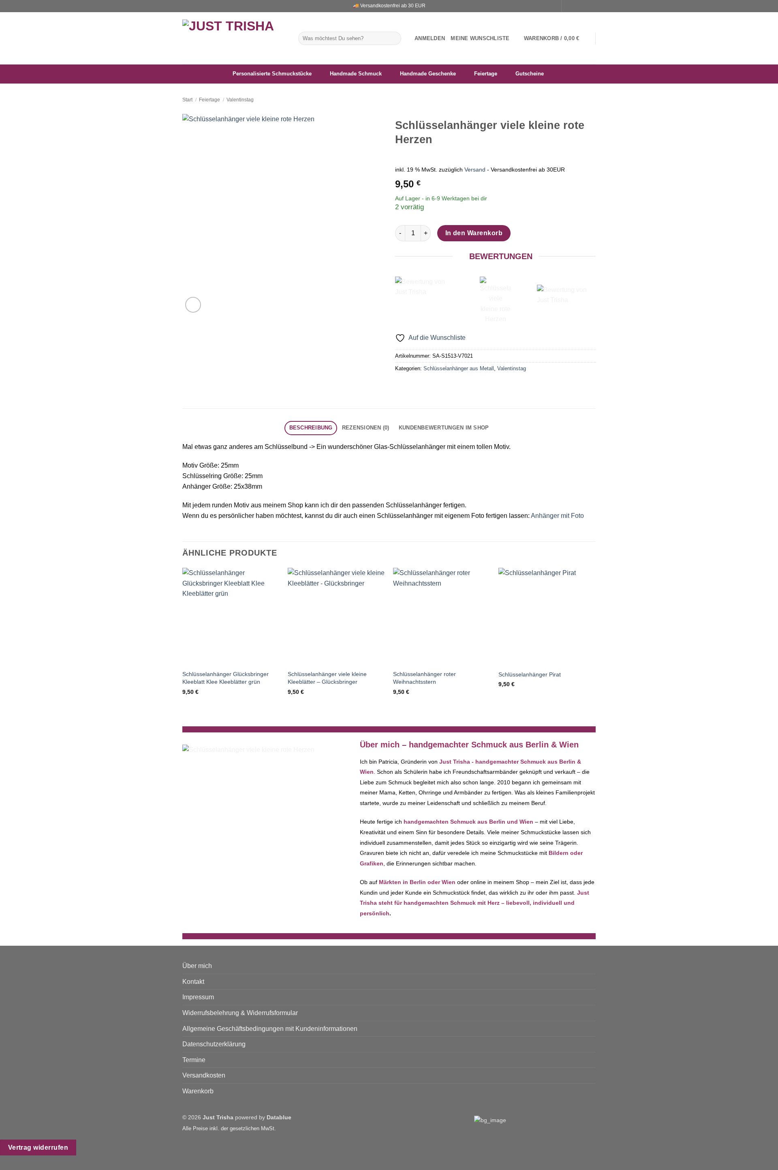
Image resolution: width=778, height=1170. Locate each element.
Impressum (198, 997)
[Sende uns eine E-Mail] (583, 6)
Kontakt (193, 981)
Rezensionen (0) (365, 428)
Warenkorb (198, 1091)
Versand (474, 169)
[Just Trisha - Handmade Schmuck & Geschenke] (234, 38)
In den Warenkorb (473, 233)
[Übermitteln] (393, 38)
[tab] (310, 428)
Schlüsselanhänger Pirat (529, 674)
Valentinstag (240, 100)
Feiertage (209, 100)
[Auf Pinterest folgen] (591, 6)
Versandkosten (203, 1075)
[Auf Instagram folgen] (576, 6)
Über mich (197, 965)
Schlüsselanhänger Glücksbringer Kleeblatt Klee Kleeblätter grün (225, 678)
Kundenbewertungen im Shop (444, 428)
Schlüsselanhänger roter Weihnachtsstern (424, 678)
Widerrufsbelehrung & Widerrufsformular (240, 1012)
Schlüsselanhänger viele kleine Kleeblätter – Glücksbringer (327, 678)
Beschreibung (311, 428)
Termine (193, 1059)
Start (187, 100)
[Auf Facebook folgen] (568, 6)
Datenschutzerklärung (214, 1044)
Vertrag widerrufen (38, 1147)
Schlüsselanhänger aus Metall (458, 368)
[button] (430, 38)
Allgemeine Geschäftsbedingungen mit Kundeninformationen (269, 1028)
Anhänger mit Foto (557, 515)
